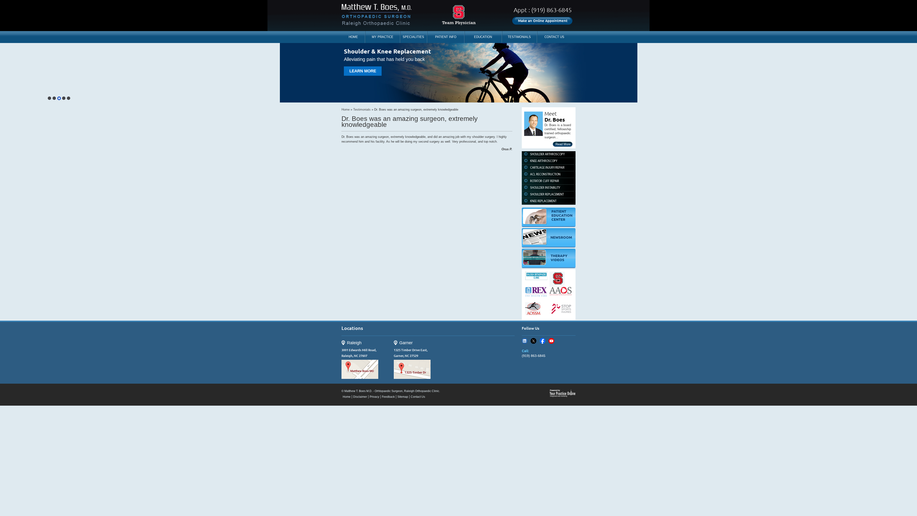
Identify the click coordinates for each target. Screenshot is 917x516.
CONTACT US (554, 37)
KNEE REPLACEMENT (543, 201)
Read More (562, 144)
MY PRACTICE (382, 37)
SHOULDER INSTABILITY (545, 187)
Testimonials (362, 109)
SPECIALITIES (413, 37)
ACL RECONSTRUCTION (545, 174)
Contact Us (418, 396)
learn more (362, 71)
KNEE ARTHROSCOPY (543, 161)
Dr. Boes (554, 120)
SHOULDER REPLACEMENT (547, 194)
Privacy (374, 396)
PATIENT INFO (445, 37)
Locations (352, 328)
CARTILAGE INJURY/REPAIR (547, 167)
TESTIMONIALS (519, 37)
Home (345, 109)
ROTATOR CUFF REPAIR (544, 181)
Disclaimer (360, 396)
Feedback (388, 396)
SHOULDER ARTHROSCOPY (547, 154)
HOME (353, 37)
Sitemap (402, 396)
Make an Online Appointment (542, 21)
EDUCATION (483, 37)
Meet (550, 114)
